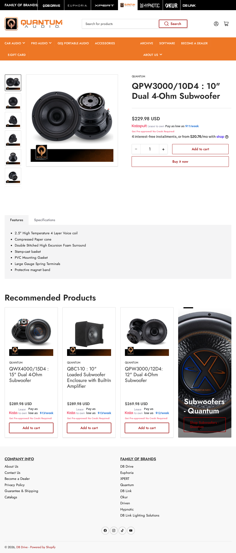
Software (167, 43)
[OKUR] (171, 5)
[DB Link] (189, 5)
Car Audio (13, 43)
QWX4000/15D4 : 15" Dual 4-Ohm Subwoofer (29, 374)
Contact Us (12, 472)
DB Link (126, 490)
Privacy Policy (15, 484)
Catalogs (11, 497)
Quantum (138, 76)
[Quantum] (127, 5)
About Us (150, 55)
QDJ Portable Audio (73, 43)
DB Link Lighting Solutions (139, 515)
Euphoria (126, 472)
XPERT (124, 478)
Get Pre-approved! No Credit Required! (153, 131)
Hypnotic (127, 509)
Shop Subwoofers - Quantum (204, 424)
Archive (146, 43)
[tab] (17, 220)
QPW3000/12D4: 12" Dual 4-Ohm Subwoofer (144, 374)
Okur (124, 497)
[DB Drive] (51, 5)
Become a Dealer (194, 43)
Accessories (105, 43)
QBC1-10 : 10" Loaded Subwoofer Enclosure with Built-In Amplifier (89, 377)
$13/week (46, 413)
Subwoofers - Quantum (204, 406)
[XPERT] (104, 5)
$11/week (192, 126)
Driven (125, 503)
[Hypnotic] (150, 5)
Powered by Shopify (43, 547)
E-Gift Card (17, 55)
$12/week (162, 413)
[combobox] (135, 24)
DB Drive (126, 466)
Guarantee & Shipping (21, 490)
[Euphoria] (77, 5)
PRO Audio (39, 43)
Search (176, 23)
